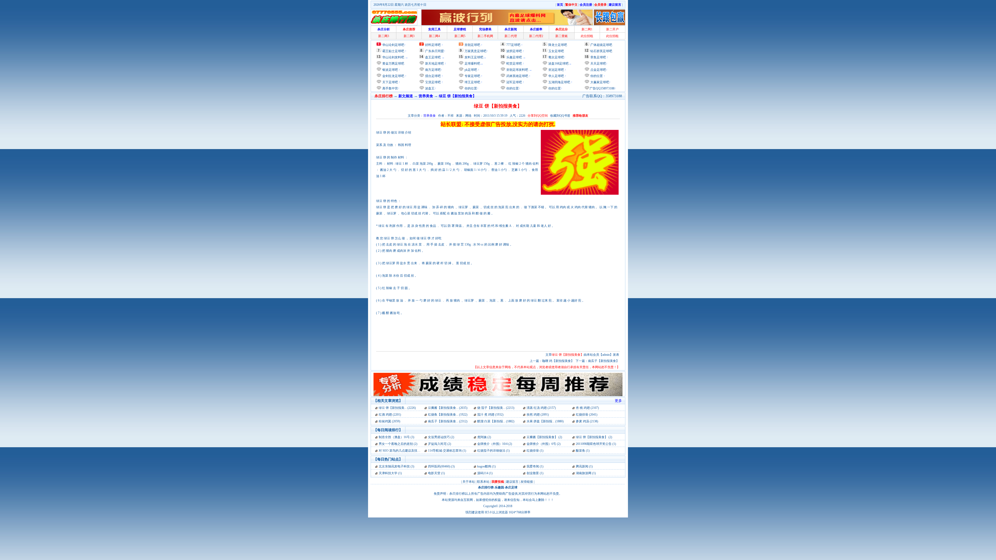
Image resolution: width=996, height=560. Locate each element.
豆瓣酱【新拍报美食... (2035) (447, 408)
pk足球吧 (470, 70)
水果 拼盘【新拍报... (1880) (545, 421)
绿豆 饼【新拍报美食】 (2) (594, 437)
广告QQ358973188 (602, 88)
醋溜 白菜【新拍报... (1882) (495, 421)
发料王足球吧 (474, 57)
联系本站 (483, 482)
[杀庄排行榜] (394, 17)
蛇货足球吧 (514, 63)
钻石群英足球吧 (601, 51)
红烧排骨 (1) (535, 450)
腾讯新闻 (582, 466)
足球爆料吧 (472, 63)
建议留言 (512, 482)
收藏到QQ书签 (560, 115)
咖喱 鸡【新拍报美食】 (558, 361)
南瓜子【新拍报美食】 (603, 361)
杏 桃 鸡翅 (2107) (587, 408)
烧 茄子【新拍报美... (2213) (495, 408)
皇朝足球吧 (472, 45)
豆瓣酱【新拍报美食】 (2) (544, 437)
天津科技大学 (388, 473)
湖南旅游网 (583, 473)
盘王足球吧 (433, 57)
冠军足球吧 (514, 82)
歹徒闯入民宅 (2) (439, 444)
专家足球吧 (472, 76)
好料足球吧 (433, 45)
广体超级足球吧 (601, 45)
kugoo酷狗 (484, 466)
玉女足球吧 (556, 51)
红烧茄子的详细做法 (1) (493, 450)
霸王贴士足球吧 (393, 51)
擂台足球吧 (432, 76)
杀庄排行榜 (486, 487)
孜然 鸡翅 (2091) (538, 414)
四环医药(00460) (439, 466)
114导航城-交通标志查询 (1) (447, 450)
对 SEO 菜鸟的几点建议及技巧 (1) (402, 450)
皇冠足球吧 (556, 70)
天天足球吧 (598, 63)
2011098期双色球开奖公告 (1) (596, 444)
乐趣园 (499, 487)
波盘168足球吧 (558, 63)
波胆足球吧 (514, 51)
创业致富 (533, 473)
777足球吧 (513, 45)
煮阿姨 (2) (484, 437)
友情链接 (527, 482)
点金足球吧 (598, 70)
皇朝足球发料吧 (517, 70)
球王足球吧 (472, 82)
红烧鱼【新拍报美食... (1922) (447, 414)
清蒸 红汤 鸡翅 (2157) (541, 408)
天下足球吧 (390, 82)
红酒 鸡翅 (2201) (390, 414)
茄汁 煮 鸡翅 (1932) (490, 414)
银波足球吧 (390, 70)
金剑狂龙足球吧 (393, 76)
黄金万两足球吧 (393, 63)
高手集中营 (390, 88)
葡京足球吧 (556, 57)
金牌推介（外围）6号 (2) (544, 444)
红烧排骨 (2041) (586, 414)
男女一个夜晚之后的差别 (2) (398, 444)
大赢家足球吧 (599, 82)
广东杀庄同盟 (434, 51)
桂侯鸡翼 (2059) (389, 421)
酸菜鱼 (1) (583, 450)
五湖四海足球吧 (559, 82)
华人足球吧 (556, 76)
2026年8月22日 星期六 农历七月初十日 (400, 4)
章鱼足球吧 (598, 57)
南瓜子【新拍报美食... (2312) (447, 421)
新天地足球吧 (434, 63)
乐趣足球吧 (514, 57)
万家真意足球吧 (475, 51)
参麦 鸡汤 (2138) (587, 421)
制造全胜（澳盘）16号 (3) (396, 437)
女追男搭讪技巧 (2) (441, 437)
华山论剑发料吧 (393, 57)
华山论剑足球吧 (393, 45)
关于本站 (468, 482)
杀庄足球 (511, 487)
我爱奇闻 (533, 466)
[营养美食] (377, 408)
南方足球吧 (432, 70)
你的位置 (470, 88)
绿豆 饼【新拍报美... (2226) (397, 408)
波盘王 (429, 88)
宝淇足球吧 (433, 82)
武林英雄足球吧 (517, 76)
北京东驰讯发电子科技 (394, 466)
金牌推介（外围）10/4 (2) (494, 444)
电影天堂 (434, 473)
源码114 (482, 473)
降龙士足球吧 (557, 45)
